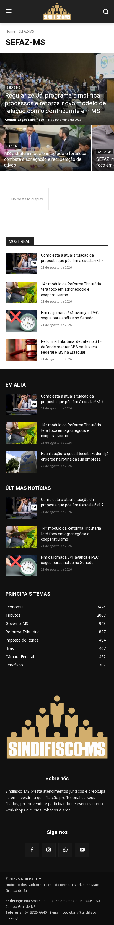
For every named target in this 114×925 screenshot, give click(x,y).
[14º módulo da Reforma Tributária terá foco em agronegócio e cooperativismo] (21, 292)
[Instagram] (49, 850)
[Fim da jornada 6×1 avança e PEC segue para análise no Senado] (21, 321)
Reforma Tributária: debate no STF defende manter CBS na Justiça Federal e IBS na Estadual (71, 346)
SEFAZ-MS (13, 87)
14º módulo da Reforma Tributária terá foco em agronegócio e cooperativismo (71, 289)
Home (10, 31)
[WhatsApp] (65, 850)
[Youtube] (82, 850)
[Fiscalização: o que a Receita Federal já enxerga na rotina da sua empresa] (21, 462)
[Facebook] (32, 850)
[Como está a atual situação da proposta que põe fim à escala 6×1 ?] (21, 263)
